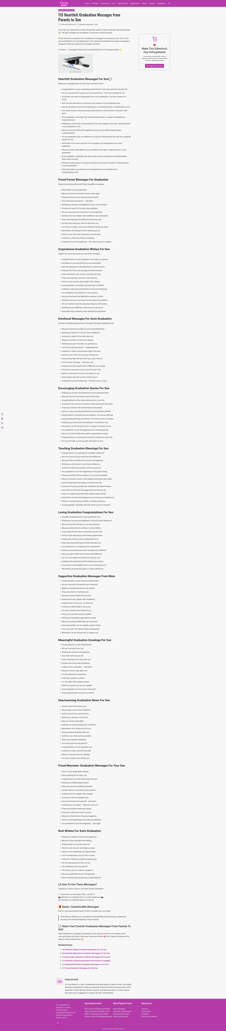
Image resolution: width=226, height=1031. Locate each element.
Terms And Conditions (149, 1016)
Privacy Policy (146, 1011)
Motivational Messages (121, 1014)
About (144, 3)
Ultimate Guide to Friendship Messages (98, 1016)
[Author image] (59, 24)
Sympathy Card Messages (122, 1011)
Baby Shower (123, 3)
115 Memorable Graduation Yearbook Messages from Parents (86, 957)
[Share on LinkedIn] (2, 423)
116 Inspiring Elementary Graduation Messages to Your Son (85, 964)
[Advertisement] (154, 19)
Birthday (95, 3)
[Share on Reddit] (2, 427)
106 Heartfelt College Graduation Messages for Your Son (84, 949)
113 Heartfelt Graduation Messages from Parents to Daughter (86, 961)
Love (114, 3)
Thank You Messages (120, 1016)
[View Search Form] (169, 3)
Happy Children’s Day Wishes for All (97, 1011)
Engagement (135, 3)
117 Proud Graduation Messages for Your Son (80, 968)
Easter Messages (119, 1009)
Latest (87, 3)
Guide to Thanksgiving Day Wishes (97, 1014)
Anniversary (105, 3)
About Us (145, 1009)
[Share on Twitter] (2, 418)
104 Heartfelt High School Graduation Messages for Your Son (86, 953)
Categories (161, 3)
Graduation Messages (66, 10)
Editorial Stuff (72, 24)
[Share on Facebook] (2, 414)
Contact (152, 3)
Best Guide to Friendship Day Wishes (97, 1009)
